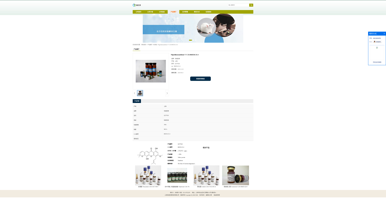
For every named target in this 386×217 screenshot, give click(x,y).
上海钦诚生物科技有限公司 (172, 195)
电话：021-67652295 (184, 192)
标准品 (155, 44)
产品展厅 (173, 12)
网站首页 (143, 44)
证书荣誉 (185, 12)
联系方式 (197, 12)
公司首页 (138, 12)
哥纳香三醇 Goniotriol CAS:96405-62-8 (235, 186)
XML (196, 195)
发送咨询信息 (200, 78)
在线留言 (208, 12)
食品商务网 (217, 195)
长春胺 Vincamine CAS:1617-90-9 (148, 186)
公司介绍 (150, 12)
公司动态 (162, 12)
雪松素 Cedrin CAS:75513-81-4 (206, 186)
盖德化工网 (209, 195)
